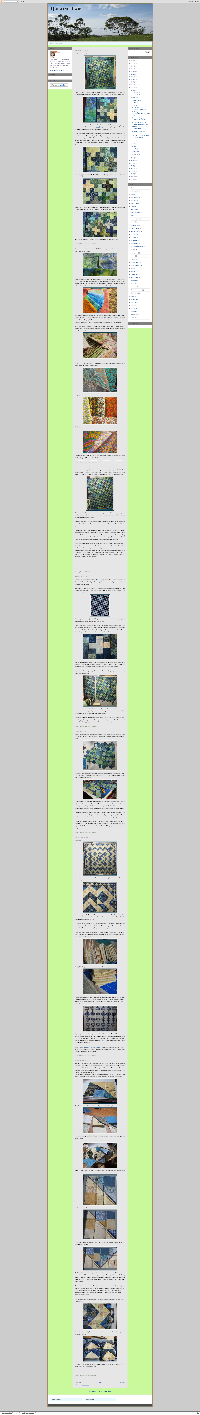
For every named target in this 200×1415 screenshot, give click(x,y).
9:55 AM (87, 1375)
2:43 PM (87, 462)
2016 (132, 87)
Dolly (132, 216)
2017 (132, 84)
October (134, 97)
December (135, 92)
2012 (132, 163)
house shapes (135, 228)
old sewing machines (137, 246)
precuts (133, 256)
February (135, 151)
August (134, 102)
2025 (132, 63)
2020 (132, 76)
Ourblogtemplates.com (28, 1413)
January (134, 154)
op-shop (133, 250)
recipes (133, 268)
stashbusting (134, 293)
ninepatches (134, 243)
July (133, 105)
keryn (58, 52)
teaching (133, 302)
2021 (132, 74)
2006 (132, 179)
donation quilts (135, 219)
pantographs (134, 253)
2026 (132, 60)
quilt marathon (135, 262)
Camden (133, 206)
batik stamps (134, 197)
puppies (133, 259)
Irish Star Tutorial (55, 43)
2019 (132, 79)
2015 (132, 90)
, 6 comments (93, 726)
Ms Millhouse (134, 237)
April (133, 146)
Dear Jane (134, 209)
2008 (132, 174)
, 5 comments (92, 832)
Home (100, 1382)
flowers (133, 222)
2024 (132, 66)
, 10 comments (93, 243)
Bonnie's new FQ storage (92, 1047)
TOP (198, 1413)
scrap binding (134, 277)
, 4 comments (93, 572)
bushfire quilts (135, 203)
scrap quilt (134, 280)
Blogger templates (7, 1413)
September (135, 100)
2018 (132, 82)
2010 (132, 168)
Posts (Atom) (85, 1385)
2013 (132, 160)
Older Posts (122, 1382)
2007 (132, 176)
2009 (132, 171)
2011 (132, 166)
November (135, 95)
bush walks (134, 200)
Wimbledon (134, 311)
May (133, 143)
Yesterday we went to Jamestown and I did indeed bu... (141, 113)
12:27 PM (87, 572)
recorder (133, 271)
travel (132, 305)
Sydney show (134, 299)
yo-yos (132, 318)
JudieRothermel (135, 231)
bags (132, 194)
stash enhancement (136, 290)
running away (134, 274)
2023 (132, 69)
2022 (132, 71)
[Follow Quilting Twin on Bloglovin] (59, 86)
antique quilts (134, 191)
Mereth (98, 127)
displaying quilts (135, 212)
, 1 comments (92, 462)
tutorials (133, 308)
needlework (134, 240)
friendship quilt (135, 225)
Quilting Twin (66, 8)
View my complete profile (57, 70)
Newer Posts (78, 1382)
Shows (133, 284)
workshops (134, 314)
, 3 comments (92, 1375)
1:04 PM (87, 832)
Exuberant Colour (95, 580)
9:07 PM (87, 243)
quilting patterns (135, 265)
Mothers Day (134, 234)
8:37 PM (87, 1055)
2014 (132, 158)
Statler (132, 296)
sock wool (133, 287)
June (134, 141)
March (134, 149)
